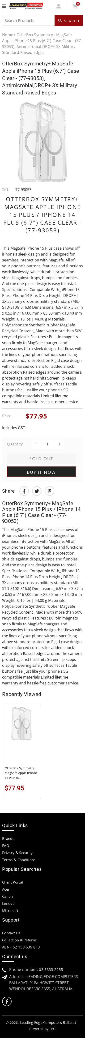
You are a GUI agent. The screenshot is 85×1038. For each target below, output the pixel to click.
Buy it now (41, 472)
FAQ (5, 845)
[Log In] (58, 7)
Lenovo (8, 903)
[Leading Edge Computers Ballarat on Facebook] (6, 1001)
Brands (8, 838)
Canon (7, 896)
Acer (5, 889)
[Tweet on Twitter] (37, 491)
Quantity (15, 444)
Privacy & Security (17, 852)
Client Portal (12, 882)
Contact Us (11, 933)
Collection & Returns (19, 940)
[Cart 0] (74, 7)
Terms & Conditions (19, 859)
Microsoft (10, 910)
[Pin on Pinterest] (49, 491)
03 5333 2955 (51, 969)
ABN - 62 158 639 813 (21, 947)
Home (7, 34)
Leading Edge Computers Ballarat (48, 1022)
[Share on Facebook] (24, 491)
